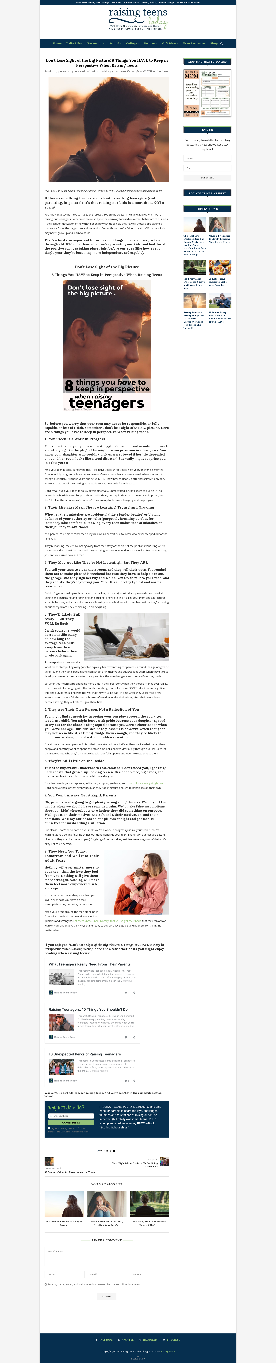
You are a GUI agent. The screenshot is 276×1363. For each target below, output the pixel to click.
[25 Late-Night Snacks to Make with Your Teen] (220, 267)
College (131, 43)
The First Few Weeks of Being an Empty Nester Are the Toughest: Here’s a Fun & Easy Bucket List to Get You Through (195, 245)
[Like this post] (100, 1150)
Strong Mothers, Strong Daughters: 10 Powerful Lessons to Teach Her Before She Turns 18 (194, 320)
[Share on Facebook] (104, 1150)
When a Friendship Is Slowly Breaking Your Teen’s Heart (219, 238)
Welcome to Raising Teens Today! (92, 2)
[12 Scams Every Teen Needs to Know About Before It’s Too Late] (220, 300)
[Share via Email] (114, 1150)
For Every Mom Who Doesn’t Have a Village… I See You (194, 283)
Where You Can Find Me (188, 2)
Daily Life (73, 43)
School (114, 43)
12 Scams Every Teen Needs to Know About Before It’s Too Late (220, 317)
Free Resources (194, 43)
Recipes (149, 43)
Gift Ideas (169, 43)
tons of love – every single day (145, 783)
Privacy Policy (168, 1351)
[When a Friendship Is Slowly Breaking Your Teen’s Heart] (107, 1204)
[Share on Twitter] (107, 1150)
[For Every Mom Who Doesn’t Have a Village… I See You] (149, 1204)
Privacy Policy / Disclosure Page (158, 2)
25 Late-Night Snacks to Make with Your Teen (218, 281)
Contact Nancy (131, 2)
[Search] (221, 43)
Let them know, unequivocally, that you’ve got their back (107, 921)
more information (80, 1131)
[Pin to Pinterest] (110, 1150)
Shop (214, 43)
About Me (116, 2)
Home (57, 43)
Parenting (94, 43)
